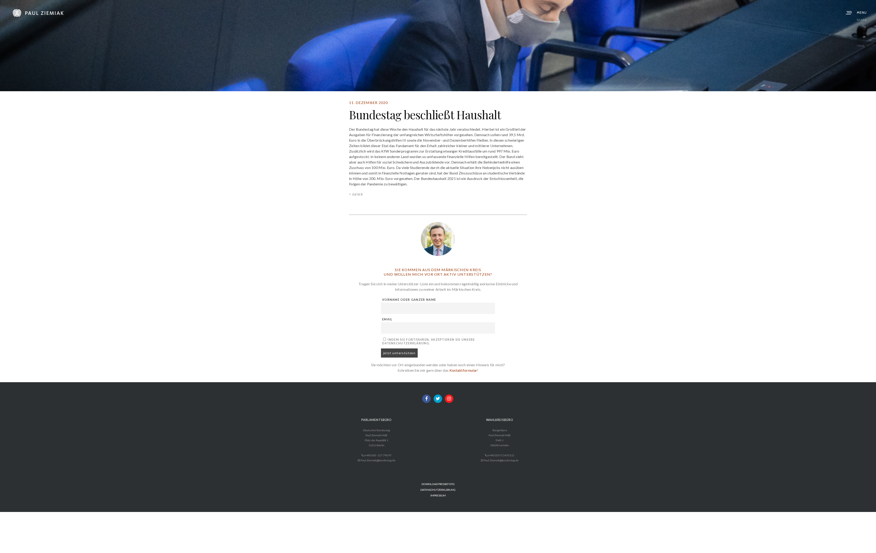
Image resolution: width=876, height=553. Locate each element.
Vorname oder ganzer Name (409, 299)
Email (387, 319)
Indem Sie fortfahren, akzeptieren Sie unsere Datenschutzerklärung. (428, 341)
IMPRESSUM (438, 495)
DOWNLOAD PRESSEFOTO (438, 484)
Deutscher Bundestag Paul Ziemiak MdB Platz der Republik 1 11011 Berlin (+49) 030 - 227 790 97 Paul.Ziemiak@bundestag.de (376, 445)
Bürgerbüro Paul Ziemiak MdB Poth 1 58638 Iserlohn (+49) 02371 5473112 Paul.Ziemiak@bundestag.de (500, 445)
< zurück (356, 194)
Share (862, 19)
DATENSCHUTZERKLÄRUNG (438, 489)
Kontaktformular (463, 370)
